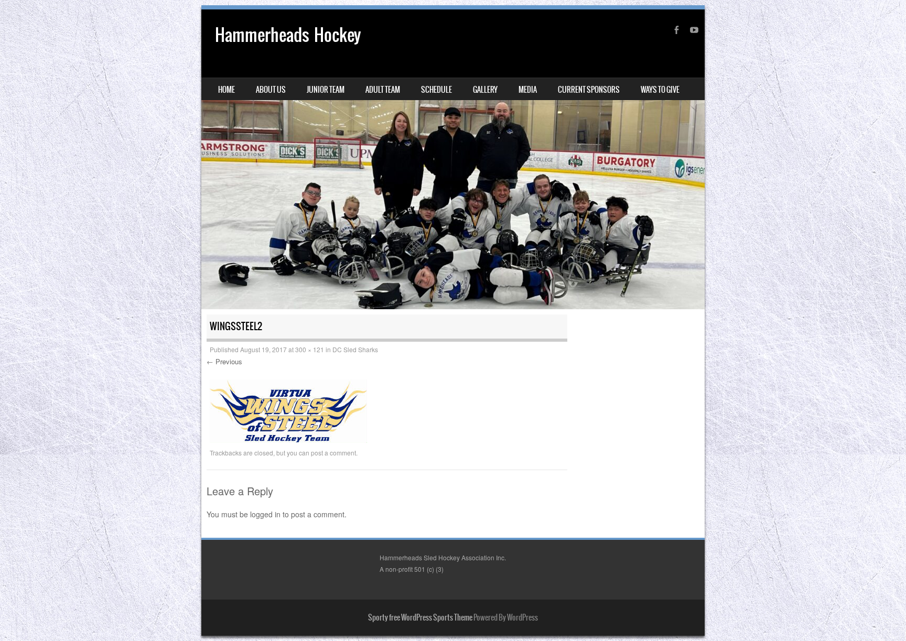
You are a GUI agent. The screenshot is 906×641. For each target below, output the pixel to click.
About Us (271, 89)
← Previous (224, 361)
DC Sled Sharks (355, 349)
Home (226, 89)
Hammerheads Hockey (288, 35)
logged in (265, 514)
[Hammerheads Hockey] (453, 159)
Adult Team (382, 89)
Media (528, 89)
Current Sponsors (589, 89)
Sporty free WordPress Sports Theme (420, 617)
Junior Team (325, 89)
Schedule (436, 89)
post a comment (333, 452)
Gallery (485, 89)
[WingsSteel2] (288, 439)
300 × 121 (309, 349)
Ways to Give (660, 89)
